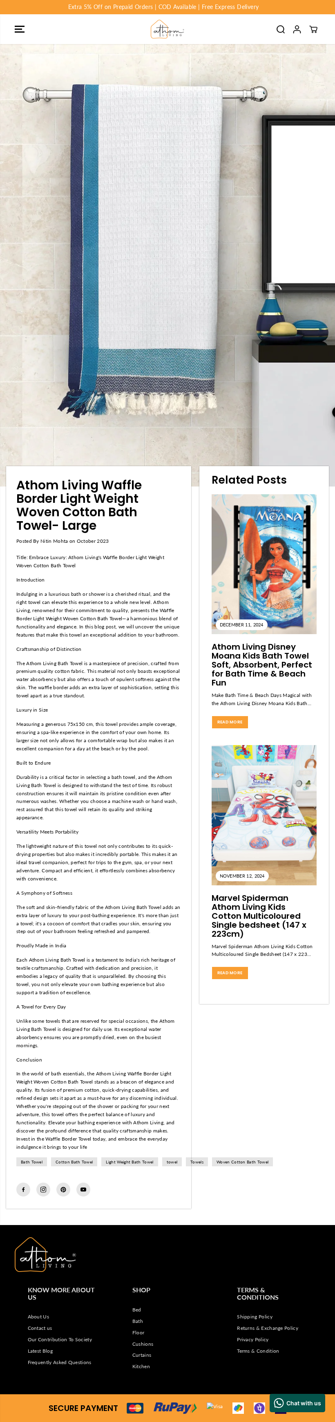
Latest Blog (40, 1351)
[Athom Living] (167, 29)
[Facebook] (23, 1189)
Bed (136, 1310)
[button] (20, 29)
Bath (137, 1321)
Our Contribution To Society (60, 1339)
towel (172, 1161)
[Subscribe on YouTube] (83, 1189)
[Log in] (297, 29)
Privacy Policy (252, 1339)
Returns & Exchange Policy (267, 1328)
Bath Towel (31, 1161)
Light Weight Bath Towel (129, 1161)
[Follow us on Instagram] (43, 1189)
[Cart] (313, 29)
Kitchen (141, 1366)
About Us (38, 1317)
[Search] (280, 29)
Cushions (143, 1344)
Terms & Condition (258, 1351)
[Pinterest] (63, 1189)
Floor (138, 1332)
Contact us (40, 1328)
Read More (230, 722)
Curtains (142, 1355)
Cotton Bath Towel (74, 1161)
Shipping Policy (254, 1317)
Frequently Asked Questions (60, 1362)
